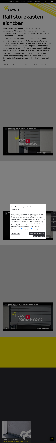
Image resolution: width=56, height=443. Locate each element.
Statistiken (25, 229)
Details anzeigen (16, 233)
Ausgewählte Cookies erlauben (37, 233)
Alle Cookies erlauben (39, 236)
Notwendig (15, 229)
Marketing (35, 229)
